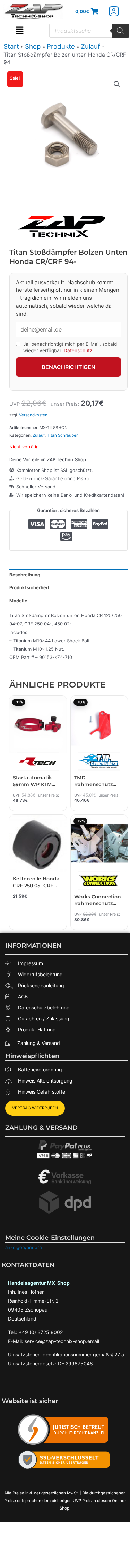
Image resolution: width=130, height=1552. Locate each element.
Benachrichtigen (68, 367)
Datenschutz (78, 350)
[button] (19, 31)
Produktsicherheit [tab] (29, 587)
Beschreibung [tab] (24, 574)
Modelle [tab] (18, 600)
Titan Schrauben (63, 435)
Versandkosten (33, 415)
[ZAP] (61, 226)
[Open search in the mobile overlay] (89, 31)
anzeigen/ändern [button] (23, 1247)
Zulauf (39, 435)
